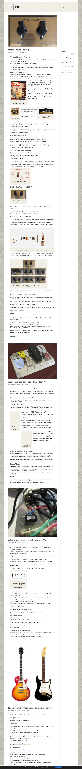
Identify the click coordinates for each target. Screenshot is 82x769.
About (66, 7)
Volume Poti (19, 542)
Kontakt (70, 7)
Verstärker (26, 52)
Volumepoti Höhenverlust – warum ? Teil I (28, 540)
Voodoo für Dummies (24, 384)
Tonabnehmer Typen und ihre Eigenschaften (30, 708)
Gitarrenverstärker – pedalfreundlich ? (26, 382)
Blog (60, 7)
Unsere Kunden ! (43, 7)
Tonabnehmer (19, 710)
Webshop (55, 7)
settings (49, 767)
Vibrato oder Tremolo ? (67, 70)
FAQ (63, 7)
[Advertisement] (68, 32)
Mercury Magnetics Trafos (67, 60)
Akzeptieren (58, 767)
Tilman (10, 52)
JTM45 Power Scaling (18, 50)
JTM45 (18, 52)
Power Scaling (21, 52)
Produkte (49, 7)
